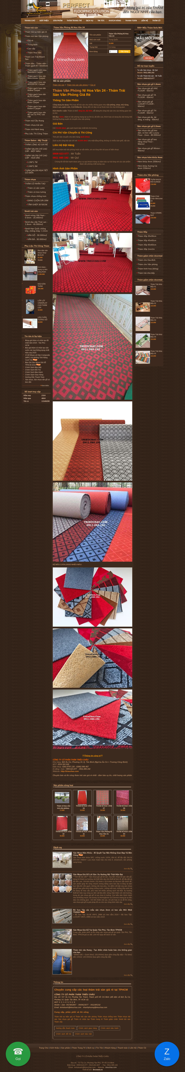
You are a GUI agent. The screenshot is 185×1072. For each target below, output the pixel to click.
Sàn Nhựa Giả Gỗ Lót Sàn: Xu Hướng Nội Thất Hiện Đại (98, 874)
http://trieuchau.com (70, 771)
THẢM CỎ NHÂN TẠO (35, 183)
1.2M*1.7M (32, 162)
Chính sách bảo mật (83, 1034)
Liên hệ (144, 21)
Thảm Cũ (156, 21)
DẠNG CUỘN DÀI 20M (37, 200)
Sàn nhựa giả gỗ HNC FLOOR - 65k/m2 (148, 89)
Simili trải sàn (31, 211)
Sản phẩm (57, 21)
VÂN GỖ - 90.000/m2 (37, 235)
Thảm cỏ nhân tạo (82, 1019)
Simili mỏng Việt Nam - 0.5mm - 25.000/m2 (35, 216)
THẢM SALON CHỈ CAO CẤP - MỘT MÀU (36, 150)
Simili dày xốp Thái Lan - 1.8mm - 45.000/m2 (36, 223)
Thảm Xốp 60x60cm (147, 245)
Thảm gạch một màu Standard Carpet (37, 71)
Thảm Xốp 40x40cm (147, 240)
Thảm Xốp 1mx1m (146, 249)
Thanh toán (131, 21)
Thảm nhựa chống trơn (35, 196)
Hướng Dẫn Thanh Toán (34, 377)
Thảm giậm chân (111, 1019)
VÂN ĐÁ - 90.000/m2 (37, 239)
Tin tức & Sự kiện (33, 336)
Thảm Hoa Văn (34, 52)
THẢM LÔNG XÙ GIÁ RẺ (36, 144)
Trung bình (32, 44)
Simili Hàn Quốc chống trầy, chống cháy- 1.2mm (36, 229)
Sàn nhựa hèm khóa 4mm (149, 157)
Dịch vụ (89, 21)
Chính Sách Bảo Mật (33, 367)
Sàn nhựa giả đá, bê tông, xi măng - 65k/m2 (148, 118)
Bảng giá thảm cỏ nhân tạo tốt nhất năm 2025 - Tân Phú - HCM (37, 342)
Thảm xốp (58, 1022)
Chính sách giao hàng (88, 1028)
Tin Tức (101, 21)
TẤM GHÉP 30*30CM (37, 204)
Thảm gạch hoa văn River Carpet (36, 101)
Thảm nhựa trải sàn (34, 125)
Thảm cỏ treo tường (36, 192)
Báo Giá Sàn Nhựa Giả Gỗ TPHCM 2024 (35, 363)
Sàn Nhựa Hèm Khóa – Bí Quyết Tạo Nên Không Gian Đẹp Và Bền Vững (102, 854)
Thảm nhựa (30, 179)
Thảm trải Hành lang (34, 129)
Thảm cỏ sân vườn (36, 188)
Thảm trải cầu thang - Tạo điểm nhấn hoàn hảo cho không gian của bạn (102, 951)
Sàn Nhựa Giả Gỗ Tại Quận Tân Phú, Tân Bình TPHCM (97, 930)
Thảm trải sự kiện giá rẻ (36, 32)
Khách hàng (115, 21)
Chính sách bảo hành (110, 1028)
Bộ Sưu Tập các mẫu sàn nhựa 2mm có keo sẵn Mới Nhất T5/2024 (102, 911)
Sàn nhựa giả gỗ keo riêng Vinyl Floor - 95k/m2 (147, 141)
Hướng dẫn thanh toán (65, 1028)
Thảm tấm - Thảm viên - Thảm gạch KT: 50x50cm (36, 64)
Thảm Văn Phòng (67, 90)
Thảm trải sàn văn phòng (77, 85)
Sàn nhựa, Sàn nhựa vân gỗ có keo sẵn (37, 381)
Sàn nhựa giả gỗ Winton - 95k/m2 (149, 149)
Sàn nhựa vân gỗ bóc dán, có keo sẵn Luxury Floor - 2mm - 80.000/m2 (149, 132)
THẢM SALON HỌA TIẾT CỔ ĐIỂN (36, 171)
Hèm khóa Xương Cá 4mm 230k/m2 (147, 167)
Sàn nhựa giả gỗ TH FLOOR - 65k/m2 (147, 111)
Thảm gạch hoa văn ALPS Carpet (36, 95)
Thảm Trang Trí (74, 21)
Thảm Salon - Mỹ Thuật (36, 140)
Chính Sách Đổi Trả (33, 370)
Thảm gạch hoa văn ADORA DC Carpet (36, 83)
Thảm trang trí (96, 1019)
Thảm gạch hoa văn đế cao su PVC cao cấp (36, 114)
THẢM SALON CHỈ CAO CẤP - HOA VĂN (36, 156)
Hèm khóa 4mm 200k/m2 (149, 161)
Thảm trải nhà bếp (146, 273)
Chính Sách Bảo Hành (34, 372)
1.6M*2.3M (32, 166)
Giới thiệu (44, 21)
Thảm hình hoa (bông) (148, 268)
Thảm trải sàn (31, 28)
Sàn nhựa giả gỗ (65, 1019)
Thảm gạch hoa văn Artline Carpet (36, 89)
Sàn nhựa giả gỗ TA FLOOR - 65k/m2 (147, 96)
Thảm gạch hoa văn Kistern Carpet (36, 107)
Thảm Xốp (142, 232)
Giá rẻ (30, 40)
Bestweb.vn (98, 1070)
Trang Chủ (30, 21)
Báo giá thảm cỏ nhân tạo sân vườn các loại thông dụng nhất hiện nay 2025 (37, 350)
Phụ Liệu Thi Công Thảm (36, 133)
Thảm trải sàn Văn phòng (36, 36)
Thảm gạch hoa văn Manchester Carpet (36, 77)
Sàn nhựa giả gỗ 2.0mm (149, 126)
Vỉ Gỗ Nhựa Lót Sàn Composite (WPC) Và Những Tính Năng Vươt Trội (37, 357)
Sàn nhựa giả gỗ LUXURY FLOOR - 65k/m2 (146, 103)
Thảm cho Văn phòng (148, 175)
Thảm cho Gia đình (146, 260)
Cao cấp (31, 48)
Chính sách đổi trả (63, 1034)
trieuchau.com (111, 1067)
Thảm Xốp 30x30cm (147, 236)
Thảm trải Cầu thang (34, 120)
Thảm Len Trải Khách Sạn (35, 58)
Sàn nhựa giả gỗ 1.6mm (149, 84)
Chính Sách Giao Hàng (34, 375)
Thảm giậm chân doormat (149, 256)
